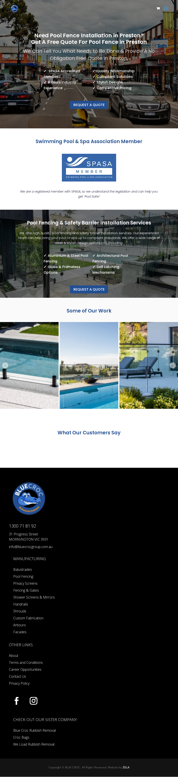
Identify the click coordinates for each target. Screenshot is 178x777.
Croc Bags (21, 737)
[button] (5, 365)
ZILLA (126, 767)
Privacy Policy (19, 683)
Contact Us (17, 676)
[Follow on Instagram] (33, 700)
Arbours (19, 625)
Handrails (20, 604)
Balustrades (22, 569)
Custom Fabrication (28, 618)
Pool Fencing (23, 576)
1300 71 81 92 (22, 526)
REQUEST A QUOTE (89, 104)
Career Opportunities (25, 669)
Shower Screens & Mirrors (34, 597)
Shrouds (19, 611)
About (13, 655)
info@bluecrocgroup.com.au (31, 546)
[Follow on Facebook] (16, 700)
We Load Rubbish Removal (33, 744)
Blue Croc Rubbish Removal (34, 730)
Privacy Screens (25, 583)
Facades (19, 632)
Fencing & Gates (26, 590)
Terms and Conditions (26, 662)
